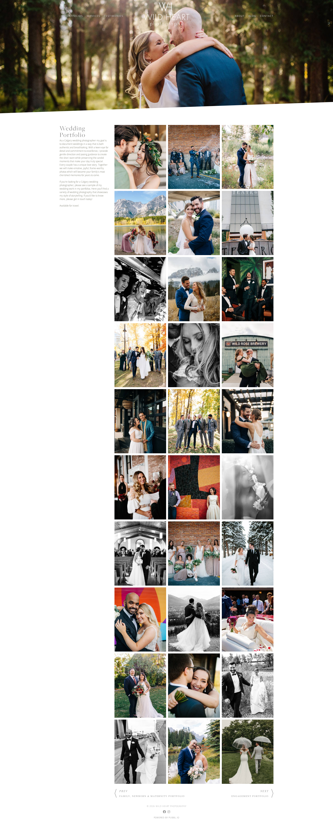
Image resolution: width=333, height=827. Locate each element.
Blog (252, 16)
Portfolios (74, 16)
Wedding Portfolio (73, 131)
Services (93, 16)
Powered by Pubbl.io (166, 817)
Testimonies (113, 16)
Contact (266, 16)
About (240, 16)
